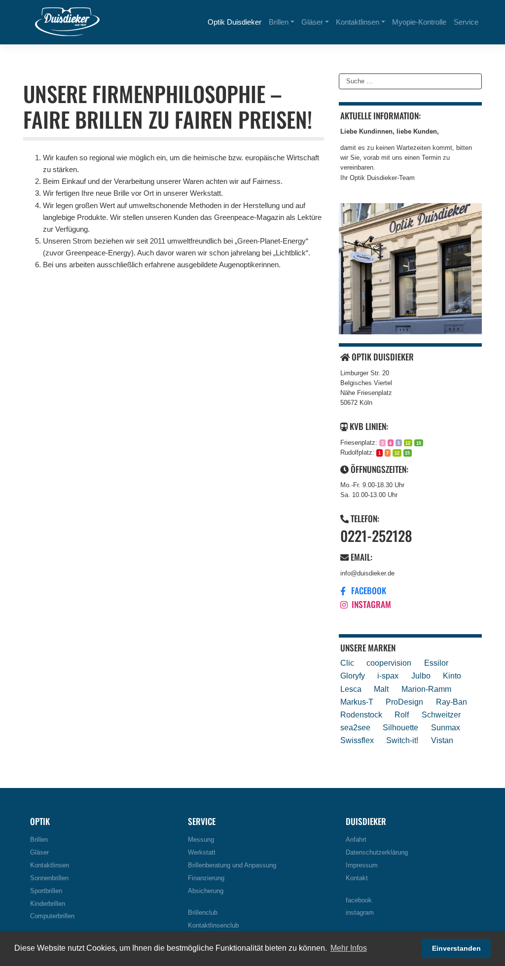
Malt (381, 688)
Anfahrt (356, 839)
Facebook (367, 590)
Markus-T (356, 701)
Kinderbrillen (47, 903)
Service (466, 22)
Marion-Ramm (426, 688)
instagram (360, 912)
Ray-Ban (451, 701)
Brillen (279, 22)
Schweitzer (441, 714)
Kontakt (357, 878)
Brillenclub (202, 912)
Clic (347, 662)
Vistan (442, 740)
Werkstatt (202, 852)
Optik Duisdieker (234, 22)
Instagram (370, 604)
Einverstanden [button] (456, 948)
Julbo (421, 675)
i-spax (387, 675)
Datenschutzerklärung (377, 852)
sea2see (355, 727)
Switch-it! (402, 740)
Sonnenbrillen (49, 878)
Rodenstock (361, 714)
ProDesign (404, 701)
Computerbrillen (52, 916)
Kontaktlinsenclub (213, 925)
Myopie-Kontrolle (419, 22)
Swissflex (357, 740)
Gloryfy (352, 675)
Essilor (436, 662)
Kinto (452, 675)
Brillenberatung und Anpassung (232, 865)
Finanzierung (206, 878)
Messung (201, 839)
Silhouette (400, 727)
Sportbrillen (46, 891)
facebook (359, 900)
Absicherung (205, 891)
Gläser (312, 22)
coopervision (388, 662)
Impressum (362, 865)
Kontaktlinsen (357, 22)
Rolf (402, 714)
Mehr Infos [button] (348, 948)
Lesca (350, 688)
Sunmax (445, 727)
